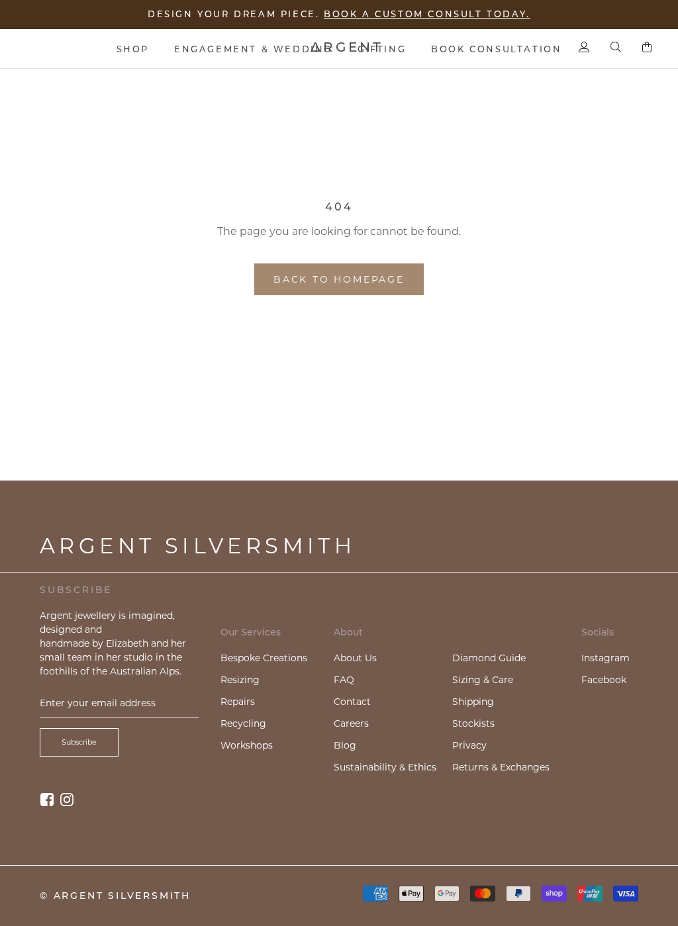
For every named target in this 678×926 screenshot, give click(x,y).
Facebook (603, 680)
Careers (351, 723)
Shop (133, 49)
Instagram (605, 658)
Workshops (246, 745)
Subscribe (79, 742)
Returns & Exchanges (501, 767)
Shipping (473, 702)
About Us (355, 658)
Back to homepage (339, 279)
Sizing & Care (482, 680)
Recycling (243, 723)
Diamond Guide (489, 658)
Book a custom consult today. (427, 14)
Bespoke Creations (263, 658)
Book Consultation (496, 49)
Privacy (469, 745)
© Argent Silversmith (115, 896)
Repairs (237, 702)
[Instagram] (67, 799)
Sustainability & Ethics (385, 767)
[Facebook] (47, 799)
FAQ (344, 680)
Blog (345, 745)
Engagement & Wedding (253, 49)
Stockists (473, 723)
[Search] (615, 47)
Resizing (240, 680)
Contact (352, 702)
